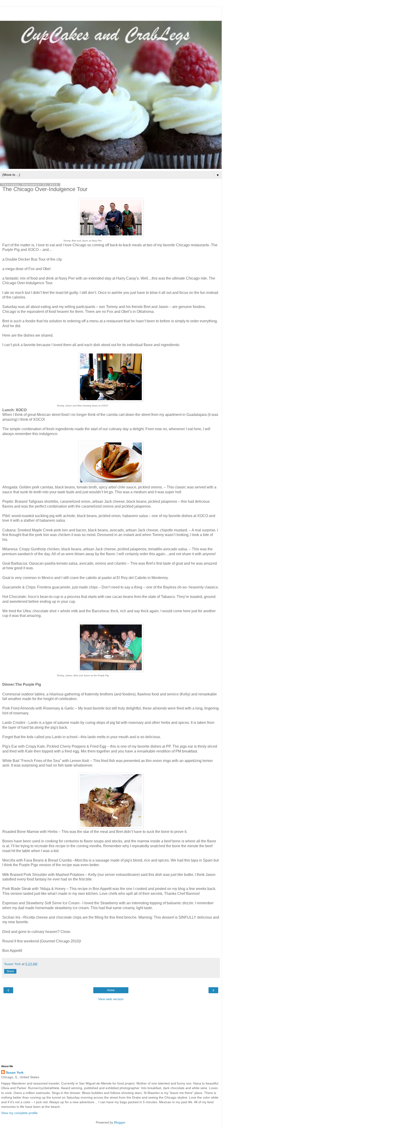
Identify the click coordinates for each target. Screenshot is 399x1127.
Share (10, 971)
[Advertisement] (111, 12)
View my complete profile (19, 1113)
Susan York (15, 1072)
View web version (111, 999)
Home (111, 990)
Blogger (119, 1122)
